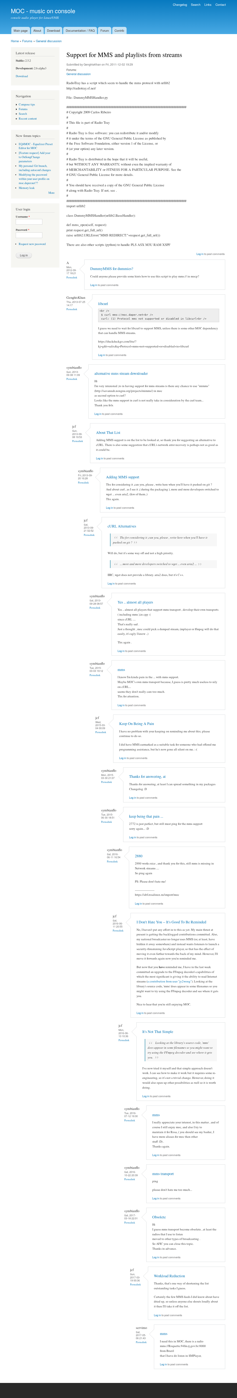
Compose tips (27, 104)
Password (22, 230)
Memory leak (26, 188)
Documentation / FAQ (80, 30)
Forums (27, 41)
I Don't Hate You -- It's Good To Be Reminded (171, 922)
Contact (220, 4)
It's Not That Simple (157, 1031)
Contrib (119, 30)
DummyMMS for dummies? (111, 268)
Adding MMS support (122, 477)
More (51, 193)
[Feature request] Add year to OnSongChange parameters (34, 157)
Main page (21, 30)
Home (15, 41)
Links (208, 4)
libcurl (103, 303)
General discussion (49, 41)
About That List (108, 432)
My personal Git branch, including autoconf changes (35, 168)
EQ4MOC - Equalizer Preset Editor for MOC (36, 146)
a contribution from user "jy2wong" (169, 981)
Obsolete (159, 1217)
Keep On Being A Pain (136, 723)
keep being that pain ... (146, 816)
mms (121, 669)
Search (195, 4)
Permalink (71, 277)
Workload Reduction (169, 1275)
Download (53, 30)
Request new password (32, 244)
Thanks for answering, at (147, 776)
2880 (138, 855)
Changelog (180, 4)
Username (23, 217)
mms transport (163, 1173)
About (37, 30)
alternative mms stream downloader (121, 373)
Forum (104, 30)
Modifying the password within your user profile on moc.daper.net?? (34, 179)
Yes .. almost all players (135, 602)
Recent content (28, 119)
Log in (199, 254)
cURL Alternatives (122, 526)
